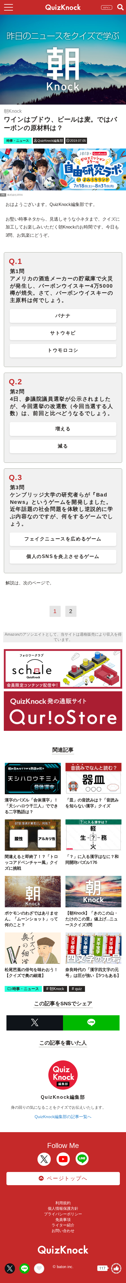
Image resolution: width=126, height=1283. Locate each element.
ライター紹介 (63, 1225)
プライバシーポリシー (63, 1214)
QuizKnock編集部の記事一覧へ (63, 1116)
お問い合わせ (63, 1231)
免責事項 (63, 1219)
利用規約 (63, 1203)
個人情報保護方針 (63, 1208)
